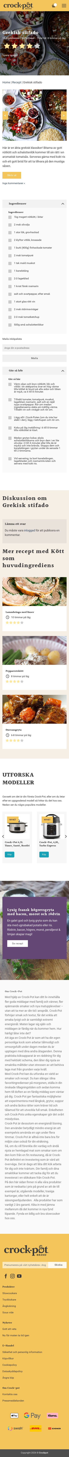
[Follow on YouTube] (19, 1276)
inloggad (29, 530)
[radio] (7, 46)
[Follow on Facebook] (6, 1276)
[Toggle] (63, 203)
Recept (16, 82)
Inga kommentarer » (13, 183)
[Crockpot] (18, 5)
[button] (64, 5)
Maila (34, 358)
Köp (10, 854)
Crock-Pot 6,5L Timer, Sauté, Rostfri (17, 844)
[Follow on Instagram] (12, 1276)
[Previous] (3, 836)
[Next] (66, 836)
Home (6, 82)
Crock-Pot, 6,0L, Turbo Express (49, 844)
